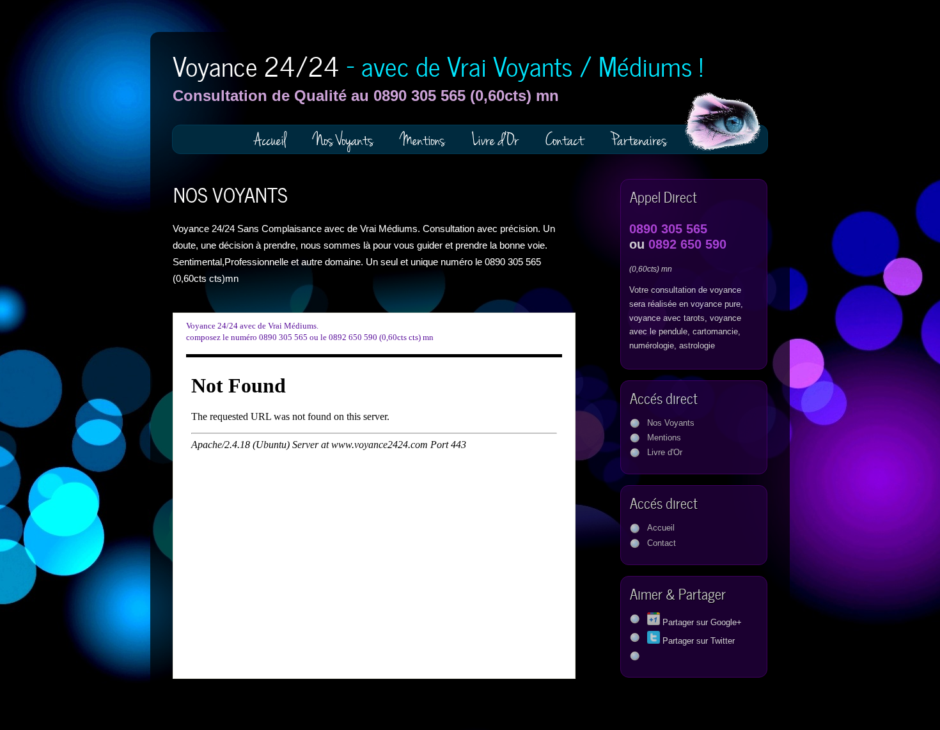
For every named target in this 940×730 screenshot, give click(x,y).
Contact (564, 140)
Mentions (422, 140)
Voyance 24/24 (438, 64)
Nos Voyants (343, 140)
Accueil (270, 140)
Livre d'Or (495, 140)
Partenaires (639, 140)
